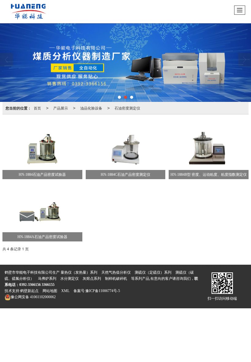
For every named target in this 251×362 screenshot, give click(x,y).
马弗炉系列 (47, 278)
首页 (37, 107)
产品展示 (60, 107)
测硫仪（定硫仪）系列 (153, 272)
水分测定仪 (70, 278)
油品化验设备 (91, 107)
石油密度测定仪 (127, 107)
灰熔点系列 (92, 278)
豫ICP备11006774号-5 (102, 291)
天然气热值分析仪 (116, 272)
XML (65, 291)
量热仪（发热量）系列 (79, 272)
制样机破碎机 (116, 278)
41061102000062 (33, 297)
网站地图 (50, 291)
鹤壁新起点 (29, 291)
